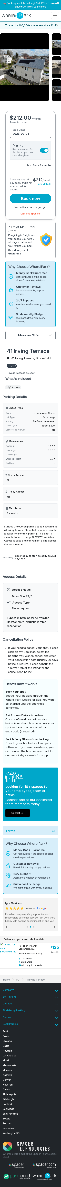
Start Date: (19, 129)
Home (6, 979)
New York (8, 1084)
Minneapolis (9, 1065)
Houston (7, 1050)
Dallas (6, 1045)
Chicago (7, 1041)
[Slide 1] (27, 927)
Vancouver (9, 1128)
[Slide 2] (30, 927)
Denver (7, 1079)
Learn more (40, 6)
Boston (6, 1036)
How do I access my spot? (21, 372)
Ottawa (6, 1089)
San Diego (8, 1108)
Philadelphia (9, 1094)
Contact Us (17, 813)
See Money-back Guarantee (18, 252)
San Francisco (10, 1113)
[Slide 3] (33, 927)
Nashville (8, 1074)
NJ (17, 979)
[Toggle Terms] (53, 832)
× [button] (58, 3)
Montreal (7, 1070)
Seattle (6, 1118)
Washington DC (11, 1133)
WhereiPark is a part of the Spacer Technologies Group (29, 1155)
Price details (44, 184)
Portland (7, 1104)
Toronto (7, 1123)
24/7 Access (13, 387)
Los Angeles (9, 1055)
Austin (6, 1031)
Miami (6, 1060)
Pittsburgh (8, 1099)
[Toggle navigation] (55, 15)
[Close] (57, 25)
